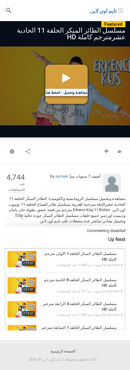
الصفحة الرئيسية (62, 351)
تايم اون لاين (103, 11)
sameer (61, 176)
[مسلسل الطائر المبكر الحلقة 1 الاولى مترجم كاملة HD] (22, 259)
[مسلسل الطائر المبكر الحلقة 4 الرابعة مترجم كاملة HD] (22, 309)
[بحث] (8, 10)
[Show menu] (121, 10)
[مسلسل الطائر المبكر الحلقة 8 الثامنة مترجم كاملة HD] (22, 285)
